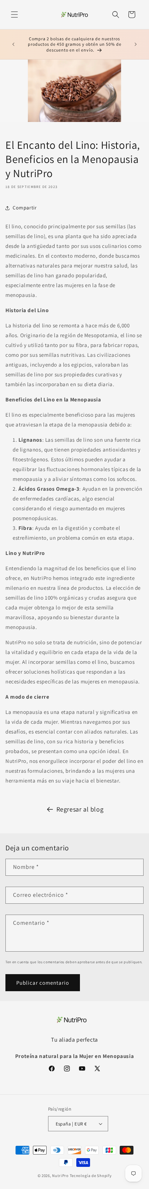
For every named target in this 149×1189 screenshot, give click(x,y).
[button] (14, 15)
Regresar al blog (80, 809)
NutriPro (60, 1175)
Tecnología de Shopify (91, 1175)
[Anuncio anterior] (13, 44)
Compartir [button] (25, 207)
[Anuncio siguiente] (136, 44)
